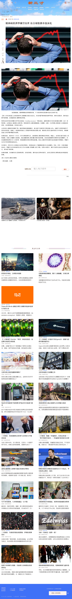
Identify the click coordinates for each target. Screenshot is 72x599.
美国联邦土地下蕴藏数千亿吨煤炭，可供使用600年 (13, 220)
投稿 (4, 2)
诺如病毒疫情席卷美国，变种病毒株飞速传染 (54, 565)
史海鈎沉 (47, 7)
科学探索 (30, 7)
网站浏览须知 (23, 596)
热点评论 (8, 304)
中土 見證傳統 (66, 10)
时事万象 (18, 7)
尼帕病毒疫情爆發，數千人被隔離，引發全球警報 (54, 274)
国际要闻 (45, 271)
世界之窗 (24, 7)
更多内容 (42, 9)
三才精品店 (12, 590)
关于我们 (3, 589)
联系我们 (3, 590)
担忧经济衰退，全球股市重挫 (11, 273)
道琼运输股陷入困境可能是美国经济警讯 (15, 469)
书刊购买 (21, 590)
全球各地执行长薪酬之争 (47, 372)
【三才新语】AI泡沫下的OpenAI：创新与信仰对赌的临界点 (54, 340)
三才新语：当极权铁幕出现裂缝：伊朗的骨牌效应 (16, 533)
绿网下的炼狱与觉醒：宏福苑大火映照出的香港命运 (16, 566)
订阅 (4, 7)
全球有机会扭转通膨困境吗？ (11, 372)
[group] (11, 13)
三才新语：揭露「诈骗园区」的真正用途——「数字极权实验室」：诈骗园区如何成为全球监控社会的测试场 (54, 437)
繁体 (69, 3)
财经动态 (16, 19)
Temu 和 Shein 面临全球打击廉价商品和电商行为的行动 (17, 307)
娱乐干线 (45, 530)
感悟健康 (41, 7)
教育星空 (30, 9)
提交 (65, 169)
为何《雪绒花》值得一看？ (48, 532)
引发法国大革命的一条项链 (43, 220)
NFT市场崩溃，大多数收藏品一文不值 (14, 502)
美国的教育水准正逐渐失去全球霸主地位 (52, 403)
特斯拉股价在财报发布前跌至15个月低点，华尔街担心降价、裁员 (54, 470)
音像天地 (36, 9)
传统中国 (36, 7)
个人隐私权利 (16, 596)
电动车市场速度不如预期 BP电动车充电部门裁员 (17, 404)
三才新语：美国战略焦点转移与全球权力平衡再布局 (16, 437)
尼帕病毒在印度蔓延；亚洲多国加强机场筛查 (54, 502)
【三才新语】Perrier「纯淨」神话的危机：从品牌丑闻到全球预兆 (17, 340)
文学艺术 (53, 7)
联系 (4, 4)
